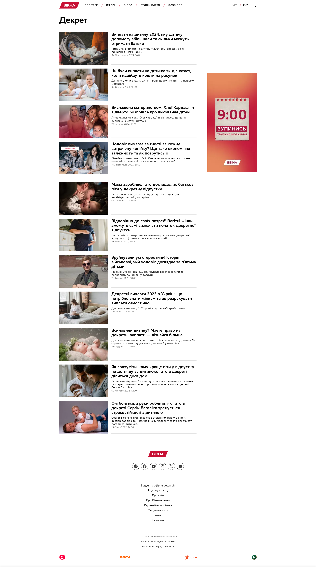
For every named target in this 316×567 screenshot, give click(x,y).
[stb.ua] (62, 557)
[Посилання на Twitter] (171, 466)
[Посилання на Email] (180, 466)
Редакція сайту (158, 490)
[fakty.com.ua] (125, 557)
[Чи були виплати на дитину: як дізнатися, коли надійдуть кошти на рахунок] (83, 85)
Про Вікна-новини (158, 500)
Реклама (158, 520)
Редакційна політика (158, 505)
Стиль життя (150, 5)
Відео (128, 5)
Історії (111, 5)
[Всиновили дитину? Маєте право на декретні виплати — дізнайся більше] (83, 344)
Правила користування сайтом (158, 541)
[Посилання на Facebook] (144, 466)
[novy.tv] (254, 557)
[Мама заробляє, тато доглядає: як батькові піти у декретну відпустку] (83, 198)
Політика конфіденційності (158, 546)
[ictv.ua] (191, 557)
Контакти (158, 515)
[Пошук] (255, 5)
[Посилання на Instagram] (162, 466)
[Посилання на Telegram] (135, 466)
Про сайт (158, 495)
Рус (245, 5)
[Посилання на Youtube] (153, 466)
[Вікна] (69, 5)
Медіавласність (158, 510)
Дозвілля (175, 5)
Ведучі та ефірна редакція (158, 485)
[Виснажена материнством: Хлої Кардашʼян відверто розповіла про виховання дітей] (83, 121)
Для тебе (91, 5)
